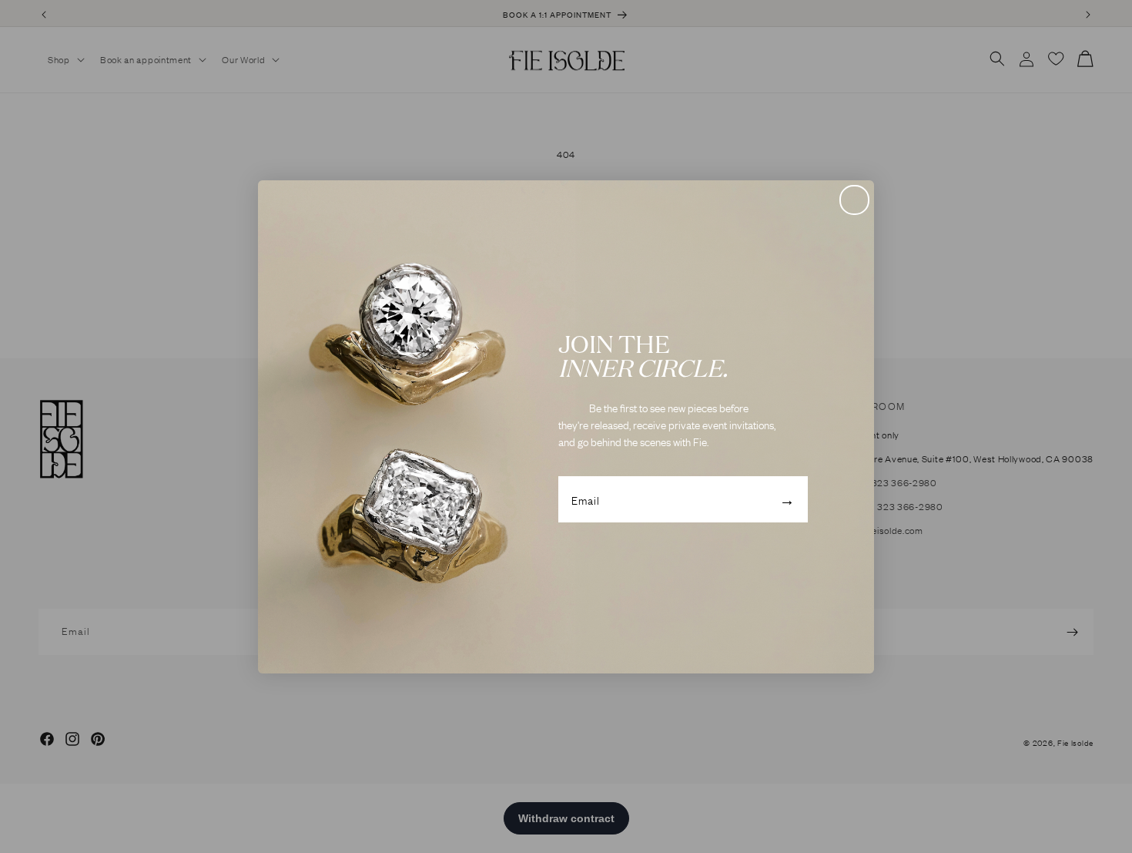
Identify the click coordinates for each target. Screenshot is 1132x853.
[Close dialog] (854, 199)
